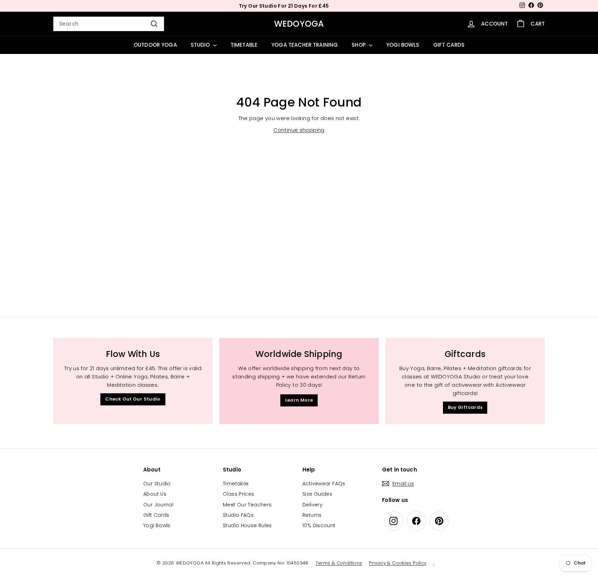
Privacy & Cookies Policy (397, 563)
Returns (312, 515)
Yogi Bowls (157, 525)
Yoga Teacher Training (304, 44)
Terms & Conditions (339, 563)
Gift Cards (156, 515)
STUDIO (201, 44)
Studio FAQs (238, 515)
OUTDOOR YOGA (155, 44)
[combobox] (108, 24)
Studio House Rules (247, 525)
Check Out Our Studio (133, 399)
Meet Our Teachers (247, 504)
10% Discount (319, 525)
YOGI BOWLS (402, 44)
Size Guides (317, 493)
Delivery (312, 504)
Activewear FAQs (323, 483)
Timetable (235, 483)
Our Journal (158, 504)
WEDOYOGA (299, 23)
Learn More (299, 400)
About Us (154, 493)
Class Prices (238, 493)
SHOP (359, 44)
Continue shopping (298, 130)
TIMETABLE (243, 44)
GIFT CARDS (449, 44)
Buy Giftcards (465, 407)
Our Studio (157, 483)
